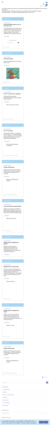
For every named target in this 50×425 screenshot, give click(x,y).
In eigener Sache (7, 22)
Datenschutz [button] (33, 422)
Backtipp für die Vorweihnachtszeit (11, 266)
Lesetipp (4, 392)
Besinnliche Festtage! (8, 58)
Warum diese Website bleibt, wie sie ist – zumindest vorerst (13, 25)
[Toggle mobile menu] (2, 2)
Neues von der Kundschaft (8, 394)
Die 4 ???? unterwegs (8, 130)
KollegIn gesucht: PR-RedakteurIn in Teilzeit (11, 311)
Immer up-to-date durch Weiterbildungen (12, 206)
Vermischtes (5, 405)
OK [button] (43, 422)
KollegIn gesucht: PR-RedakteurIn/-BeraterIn (11, 243)
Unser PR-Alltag (6, 402)
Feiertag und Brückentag (9, 167)
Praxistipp (5, 397)
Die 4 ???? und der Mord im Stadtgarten (12, 93)
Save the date (6, 400)
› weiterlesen (6, 36)
